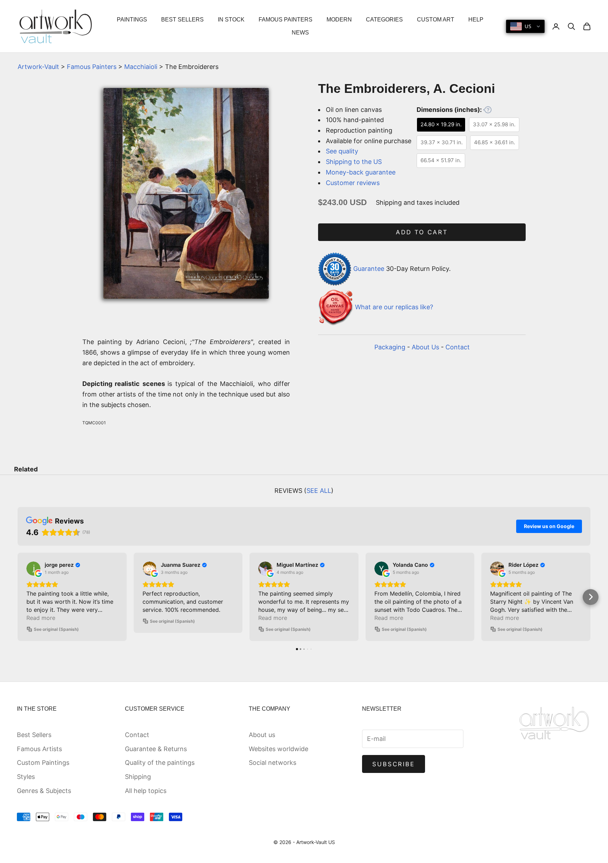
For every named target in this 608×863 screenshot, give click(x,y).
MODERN (339, 20)
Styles (26, 776)
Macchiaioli (140, 66)
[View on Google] (33, 568)
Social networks (272, 762)
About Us (425, 347)
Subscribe (393, 764)
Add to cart (422, 232)
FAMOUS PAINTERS (285, 20)
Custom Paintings (43, 762)
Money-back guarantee (360, 172)
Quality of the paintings (160, 762)
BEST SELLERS (182, 20)
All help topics (145, 790)
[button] (18, 597)
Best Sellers (34, 734)
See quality (342, 151)
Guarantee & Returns (156, 749)
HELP (475, 20)
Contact (457, 347)
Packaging (389, 347)
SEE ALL (318, 490)
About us (262, 734)
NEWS (300, 33)
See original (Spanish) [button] (56, 629)
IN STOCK (231, 20)
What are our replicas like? (394, 307)
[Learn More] (487, 109)
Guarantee (368, 268)
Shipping (138, 776)
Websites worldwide (278, 749)
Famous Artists (39, 749)
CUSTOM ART (435, 20)
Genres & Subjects (44, 790)
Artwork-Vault (38, 66)
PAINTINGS (132, 20)
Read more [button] (40, 617)
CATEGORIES (384, 20)
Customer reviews (353, 182)
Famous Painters (91, 66)
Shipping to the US (354, 161)
